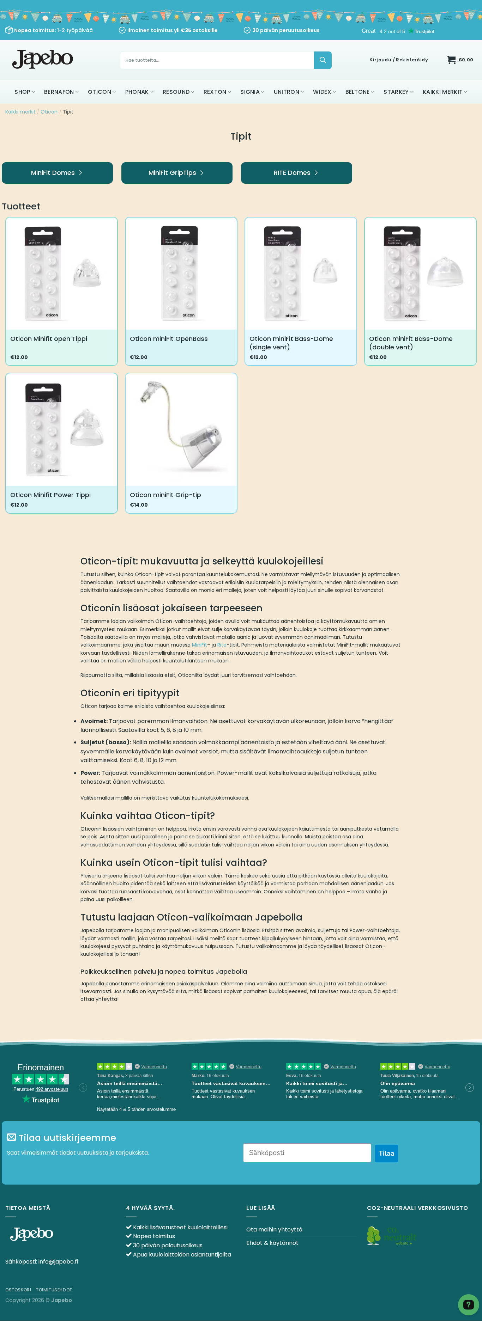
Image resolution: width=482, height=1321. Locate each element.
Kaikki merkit (443, 92)
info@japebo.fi (58, 1262)
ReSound (176, 92)
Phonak (137, 92)
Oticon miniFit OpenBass (169, 339)
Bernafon (59, 92)
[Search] (323, 60)
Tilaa (386, 1153)
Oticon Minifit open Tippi (48, 339)
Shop (22, 92)
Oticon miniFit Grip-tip (165, 495)
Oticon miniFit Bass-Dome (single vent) (291, 343)
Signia (250, 92)
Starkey (396, 92)
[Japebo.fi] (43, 60)
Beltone (357, 92)
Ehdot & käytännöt (272, 1243)
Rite (222, 644)
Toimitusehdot (54, 1290)
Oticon (99, 92)
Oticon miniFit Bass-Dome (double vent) (411, 343)
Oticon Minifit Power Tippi (50, 495)
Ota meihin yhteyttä (274, 1229)
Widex (322, 92)
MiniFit (199, 644)
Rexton (215, 92)
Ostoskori (18, 1290)
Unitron (286, 92)
